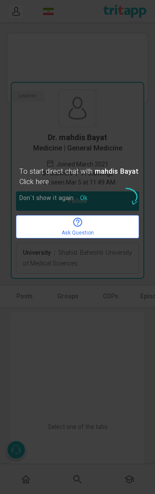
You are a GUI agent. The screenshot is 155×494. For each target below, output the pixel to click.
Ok (83, 198)
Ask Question (78, 233)
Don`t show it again (46, 198)
